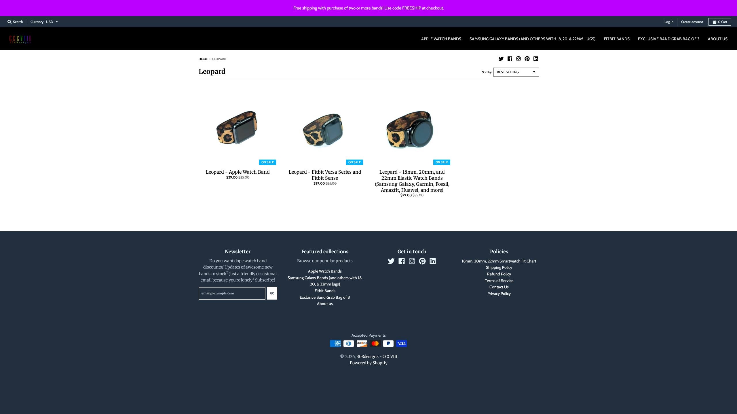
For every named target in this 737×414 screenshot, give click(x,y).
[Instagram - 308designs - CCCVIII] (518, 58)
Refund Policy (499, 274)
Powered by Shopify (369, 362)
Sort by (487, 72)
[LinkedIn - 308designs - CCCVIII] (535, 58)
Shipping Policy (499, 267)
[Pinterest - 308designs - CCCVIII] (527, 58)
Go (272, 293)
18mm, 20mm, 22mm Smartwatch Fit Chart (499, 261)
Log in (669, 22)
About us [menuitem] (717, 38)
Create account (692, 22)
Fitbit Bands (325, 290)
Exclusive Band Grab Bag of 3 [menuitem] (669, 38)
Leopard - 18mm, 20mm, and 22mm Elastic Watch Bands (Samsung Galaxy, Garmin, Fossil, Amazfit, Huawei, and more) (412, 181)
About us (325, 303)
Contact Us (499, 287)
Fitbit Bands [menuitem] (617, 38)
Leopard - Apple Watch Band (238, 172)
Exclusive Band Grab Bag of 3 (325, 297)
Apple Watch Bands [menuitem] (441, 38)
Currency (37, 22)
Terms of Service (499, 280)
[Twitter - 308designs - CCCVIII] (501, 58)
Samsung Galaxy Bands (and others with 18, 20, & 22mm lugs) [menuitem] (533, 38)
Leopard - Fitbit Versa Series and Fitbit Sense (325, 175)
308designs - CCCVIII (377, 356)
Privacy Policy (499, 293)
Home (203, 59)
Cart (722, 22)
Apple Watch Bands (325, 271)
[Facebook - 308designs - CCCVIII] (509, 58)
